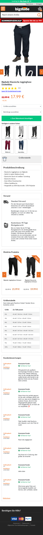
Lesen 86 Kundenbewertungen (11, 91)
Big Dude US (24, 1)
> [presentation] (38, 275)
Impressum (16, 523)
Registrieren (29, 4)
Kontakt (32, 525)
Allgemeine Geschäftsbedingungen (18, 525)
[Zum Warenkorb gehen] (40, 8)
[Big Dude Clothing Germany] (22, 8)
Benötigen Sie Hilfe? (11, 511)
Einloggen (39, 4)
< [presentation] (4, 275)
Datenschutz (26, 523)
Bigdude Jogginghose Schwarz (12, 280)
